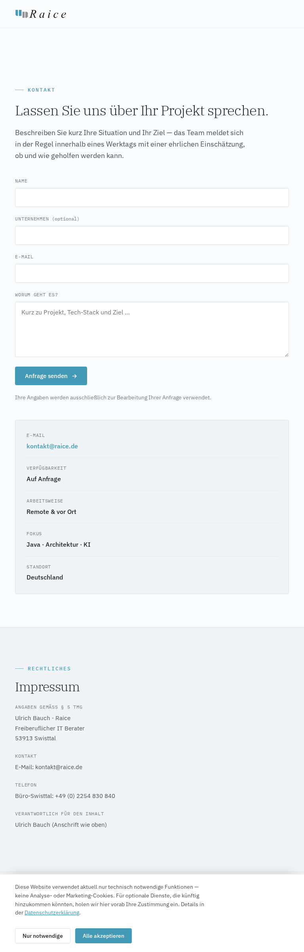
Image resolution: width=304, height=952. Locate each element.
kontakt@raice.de (52, 446)
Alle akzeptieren (103, 935)
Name (21, 181)
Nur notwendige (43, 935)
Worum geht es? (36, 294)
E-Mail (24, 257)
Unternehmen (47, 219)
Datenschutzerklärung (52, 912)
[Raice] (40, 14)
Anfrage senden (51, 376)
